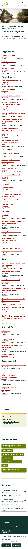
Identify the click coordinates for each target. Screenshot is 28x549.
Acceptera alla (16, 545)
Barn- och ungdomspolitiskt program (11, 82)
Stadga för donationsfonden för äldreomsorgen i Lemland (13, 301)
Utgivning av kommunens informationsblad (10, 162)
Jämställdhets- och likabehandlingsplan (8, 240)
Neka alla (6, 545)
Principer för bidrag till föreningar (13, 365)
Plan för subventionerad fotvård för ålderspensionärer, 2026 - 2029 (13, 319)
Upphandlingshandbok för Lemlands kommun (11, 196)
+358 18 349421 (8, 424)
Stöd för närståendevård (10, 272)
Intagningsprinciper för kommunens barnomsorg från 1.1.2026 (12, 131)
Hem (2, 26)
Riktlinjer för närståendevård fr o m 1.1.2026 (13, 309)
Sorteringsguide (7, 458)
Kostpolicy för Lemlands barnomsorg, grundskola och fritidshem (12, 105)
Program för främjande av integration (10, 389)
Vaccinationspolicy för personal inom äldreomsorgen (13, 290)
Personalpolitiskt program (11, 233)
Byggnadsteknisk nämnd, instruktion (10, 177)
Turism (21, 454)
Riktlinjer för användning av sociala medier (11, 347)
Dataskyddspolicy (8, 340)
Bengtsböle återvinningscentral (12, 462)
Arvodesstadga (7, 188)
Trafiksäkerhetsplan (8, 62)
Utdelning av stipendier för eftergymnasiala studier (11, 121)
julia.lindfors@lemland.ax (11, 422)
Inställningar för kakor (15, 541)
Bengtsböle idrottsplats (10, 454)
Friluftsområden (7, 450)
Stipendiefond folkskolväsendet (13, 114)
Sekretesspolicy (5, 541)
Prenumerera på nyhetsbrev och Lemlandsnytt (12, 446)
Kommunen (9, 26)
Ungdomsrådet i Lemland (10, 96)
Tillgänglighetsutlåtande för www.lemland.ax (11, 470)
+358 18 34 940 (6, 531)
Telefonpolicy (6, 331)
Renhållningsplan (7, 69)
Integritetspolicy (7, 355)
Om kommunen (19, 26)
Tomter (5, 465)
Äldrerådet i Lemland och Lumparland (10, 282)
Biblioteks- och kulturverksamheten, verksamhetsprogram (9, 376)
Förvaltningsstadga (8, 169)
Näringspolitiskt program (10, 154)
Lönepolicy (5, 216)
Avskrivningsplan (7, 205)
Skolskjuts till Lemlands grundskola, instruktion (10, 142)
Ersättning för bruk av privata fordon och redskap (12, 223)
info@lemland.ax (6, 533)
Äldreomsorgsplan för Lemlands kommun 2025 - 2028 (13, 265)
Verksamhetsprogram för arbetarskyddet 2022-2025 (11, 250)
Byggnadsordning (8, 56)
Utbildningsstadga (8, 90)
